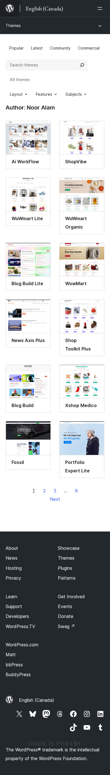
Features (44, 94)
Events (65, 606)
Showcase (69, 548)
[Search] (82, 65)
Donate (65, 616)
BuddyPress (18, 674)
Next (55, 499)
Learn (11, 596)
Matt (11, 654)
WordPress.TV (20, 626)
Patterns (67, 578)
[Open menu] (101, 8)
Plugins (65, 568)
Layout (16, 94)
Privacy (13, 578)
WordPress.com (22, 644)
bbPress (14, 664)
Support (14, 606)
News (11, 558)
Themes (13, 25)
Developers (17, 616)
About (12, 548)
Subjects (73, 94)
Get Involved (71, 596)
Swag (66, 626)
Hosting (14, 568)
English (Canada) (36, 700)
